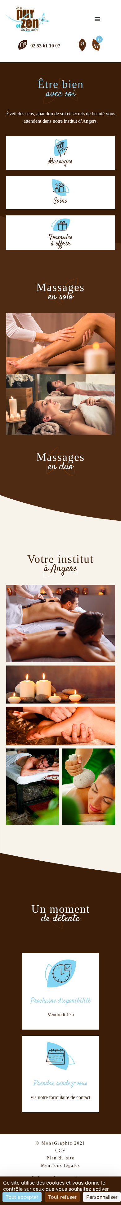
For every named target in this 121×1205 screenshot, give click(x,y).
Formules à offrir (60, 239)
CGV (60, 1150)
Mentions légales (60, 1165)
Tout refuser (62, 1197)
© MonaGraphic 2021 (60, 1143)
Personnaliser (102, 1197)
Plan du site (60, 1158)
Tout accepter (22, 1197)
